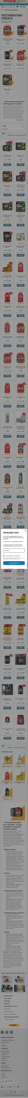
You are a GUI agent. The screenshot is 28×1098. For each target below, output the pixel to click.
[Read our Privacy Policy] (24, 558)
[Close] (25, 531)
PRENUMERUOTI (14, 563)
